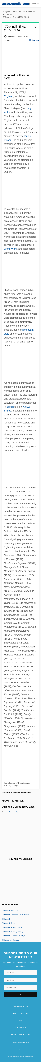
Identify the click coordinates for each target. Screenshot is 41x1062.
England (8, 96)
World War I (10, 248)
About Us (24, 1013)
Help (20, 1020)
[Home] (15, 3)
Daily (20, 1049)
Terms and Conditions (20, 1042)
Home (15, 1013)
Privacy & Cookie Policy (20, 1035)
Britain (10, 406)
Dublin (27, 136)
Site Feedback (20, 1027)
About (18, 812)
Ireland (8, 140)
